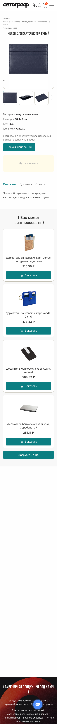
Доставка (26, 184)
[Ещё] (52, 97)
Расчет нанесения (19, 147)
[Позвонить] (35, 5)
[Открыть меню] (51, 5)
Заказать (31, 275)
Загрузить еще (28, 454)
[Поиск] (39, 5)
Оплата (40, 184)
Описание (10, 184)
